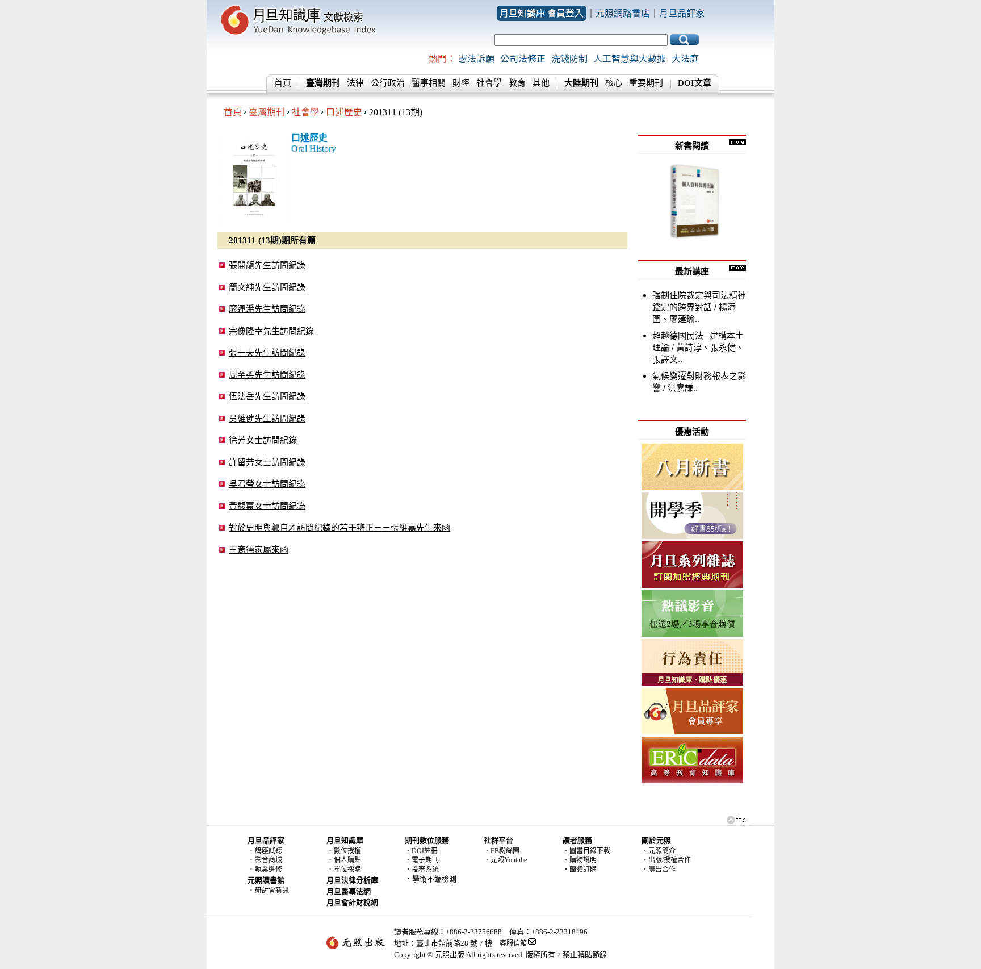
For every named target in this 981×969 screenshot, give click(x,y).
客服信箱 (513, 943)
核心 (613, 82)
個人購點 (347, 860)
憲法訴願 (476, 59)
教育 (517, 82)
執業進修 (268, 870)
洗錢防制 (569, 59)
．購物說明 (580, 860)
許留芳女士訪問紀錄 (267, 462)
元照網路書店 (623, 13)
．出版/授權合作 (666, 860)
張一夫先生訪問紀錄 (267, 352)
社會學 (489, 82)
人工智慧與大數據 (629, 59)
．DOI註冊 (421, 851)
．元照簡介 (659, 851)
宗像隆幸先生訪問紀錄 (271, 331)
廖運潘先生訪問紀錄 (267, 309)
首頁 (282, 82)
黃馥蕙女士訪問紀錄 (267, 506)
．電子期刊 (422, 860)
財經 (460, 82)
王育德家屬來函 (258, 549)
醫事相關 (429, 82)
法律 (355, 82)
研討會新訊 (272, 891)
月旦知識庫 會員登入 (542, 13)
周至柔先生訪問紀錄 (267, 374)
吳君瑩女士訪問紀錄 (267, 483)
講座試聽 (268, 851)
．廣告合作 (659, 870)
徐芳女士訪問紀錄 (263, 440)
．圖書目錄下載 (586, 851)
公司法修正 (523, 59)
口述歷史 (344, 112)
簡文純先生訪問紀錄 (267, 287)
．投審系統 (422, 870)
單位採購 (347, 870)
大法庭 (685, 59)
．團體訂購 (580, 870)
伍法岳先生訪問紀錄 (267, 396)
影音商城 (268, 860)
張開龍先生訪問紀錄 (267, 265)
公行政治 (388, 82)
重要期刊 (646, 82)
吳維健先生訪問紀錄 (267, 418)
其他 (541, 82)
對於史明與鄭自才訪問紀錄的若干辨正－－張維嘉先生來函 (339, 527)
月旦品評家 (682, 13)
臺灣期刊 (267, 112)
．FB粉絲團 (501, 851)
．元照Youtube (505, 860)
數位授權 (347, 851)
